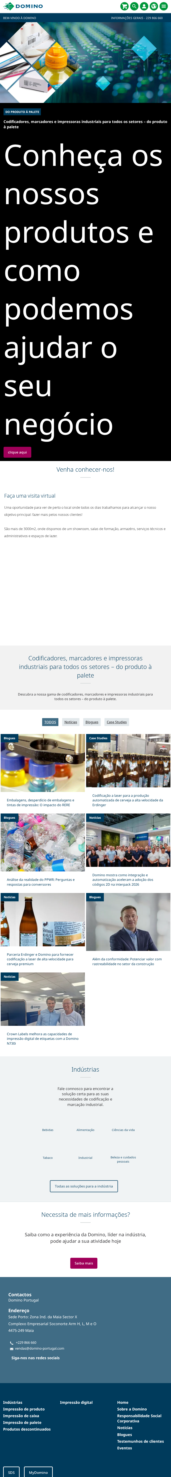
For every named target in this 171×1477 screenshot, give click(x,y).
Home (122, 1402)
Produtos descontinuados (27, 1429)
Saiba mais (84, 1263)
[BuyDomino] (124, 6)
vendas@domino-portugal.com (39, 1348)
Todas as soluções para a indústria (84, 1186)
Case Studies (117, 722)
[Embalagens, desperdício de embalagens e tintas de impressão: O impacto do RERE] (43, 773)
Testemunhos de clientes (140, 1441)
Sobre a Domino (132, 1409)
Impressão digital (76, 1402)
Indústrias (12, 1402)
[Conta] (144, 6)
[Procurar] (134, 6)
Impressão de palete (22, 1422)
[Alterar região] (154, 6)
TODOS (50, 722)
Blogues (92, 722)
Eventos (124, 1447)
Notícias (70, 722)
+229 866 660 (26, 1342)
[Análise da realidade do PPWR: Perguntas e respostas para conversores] (43, 852)
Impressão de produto (24, 1409)
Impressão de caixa (21, 1415)
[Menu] (164, 6)
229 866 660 (154, 18)
